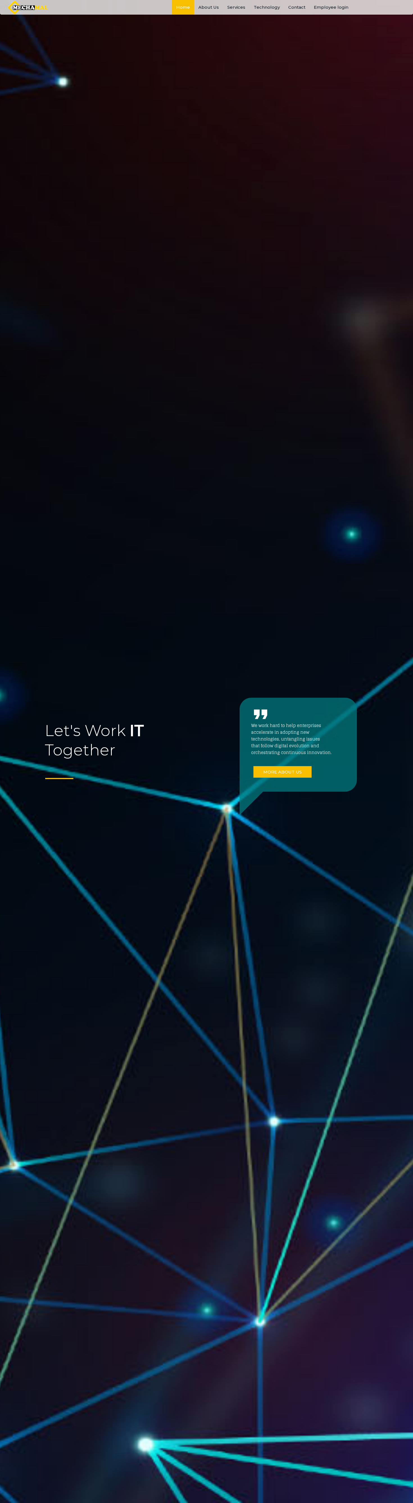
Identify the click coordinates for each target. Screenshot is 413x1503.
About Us (208, 7)
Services (236, 7)
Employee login (331, 7)
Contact (296, 7)
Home (183, 7)
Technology (267, 7)
